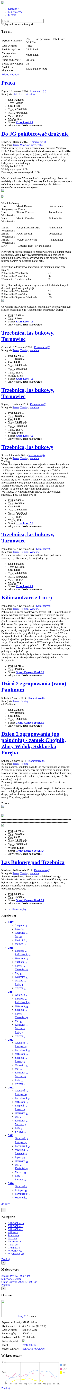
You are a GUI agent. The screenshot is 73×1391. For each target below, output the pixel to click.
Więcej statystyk (10, 74)
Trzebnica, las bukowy (27, 447)
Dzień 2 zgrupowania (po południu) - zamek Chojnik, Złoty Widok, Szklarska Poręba (33, 743)
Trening (24, 350)
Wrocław (30, 94)
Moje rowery (15, 11)
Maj (18, 936)
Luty (19, 984)
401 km (13, 1232)
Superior (11, 1278)
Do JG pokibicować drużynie (35, 134)
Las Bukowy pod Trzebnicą (33, 862)
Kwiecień (21, 940)
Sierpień (21, 925)
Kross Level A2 (24, 122)
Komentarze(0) (38, 91)
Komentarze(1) (42, 870)
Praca (8, 83)
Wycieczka (37, 145)
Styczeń (20, 988)
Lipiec (19, 929)
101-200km (16, 1223)
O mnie (12, 14)
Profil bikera (29, 1344)
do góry (5, 1203)
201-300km (15, 1226)
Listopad (21, 950)
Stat (15, 94)
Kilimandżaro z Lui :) (26, 598)
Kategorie (13, 8)
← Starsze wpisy (17, 909)
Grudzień (21, 994)
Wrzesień (21, 958)
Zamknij (5, 1259)
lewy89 (22, 1316)
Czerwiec (21, 932)
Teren (21, 94)
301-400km (15, 1229)
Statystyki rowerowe (33, 1348)
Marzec (20, 943)
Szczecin (14, 1241)
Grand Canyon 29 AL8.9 (30, 672)
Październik (23, 954)
